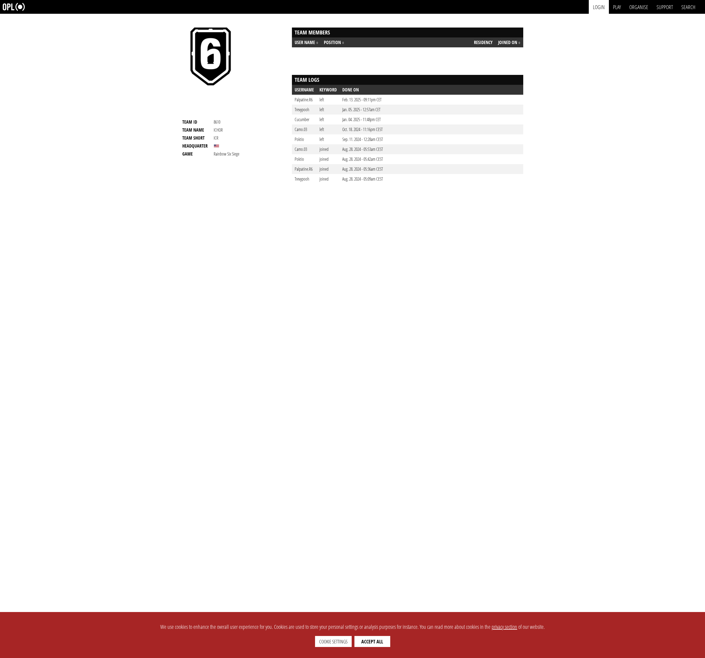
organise (638, 6)
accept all (372, 641)
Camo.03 (301, 129)
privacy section (504, 626)
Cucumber (302, 119)
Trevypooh (302, 110)
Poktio (299, 139)
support (665, 6)
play (617, 6)
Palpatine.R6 (304, 100)
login (599, 6)
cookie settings (333, 641)
